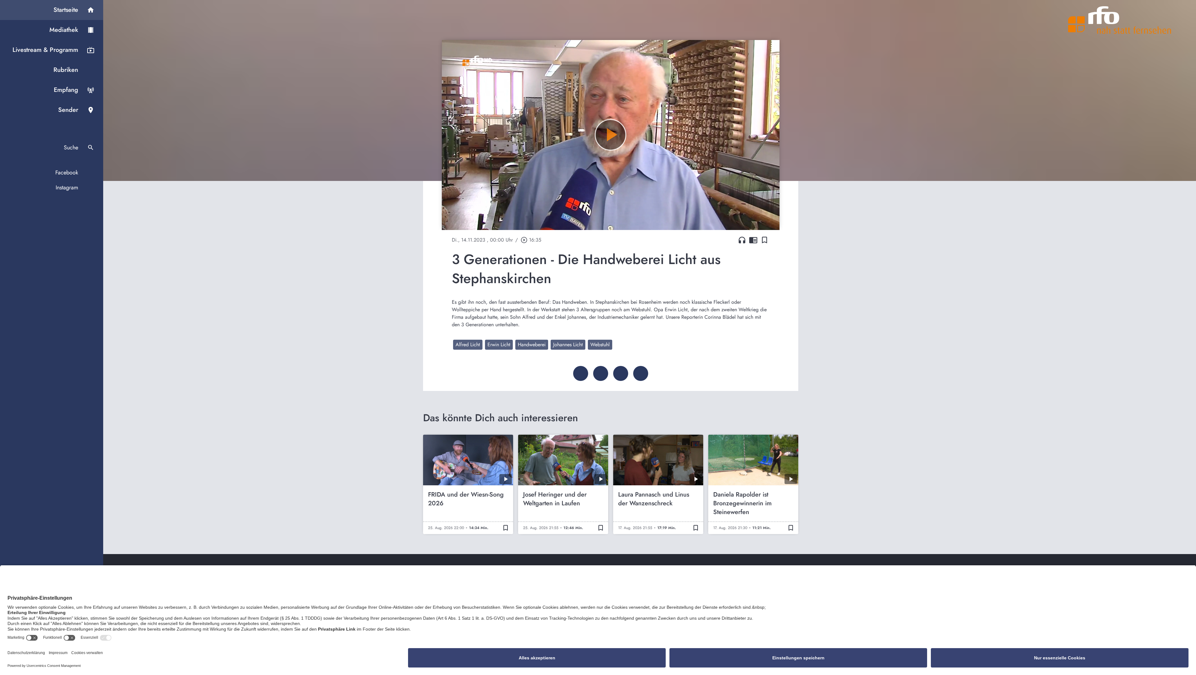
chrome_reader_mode (753, 240)
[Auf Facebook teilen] (580, 373)
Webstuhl (600, 344)
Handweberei (532, 344)
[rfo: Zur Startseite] (1119, 20)
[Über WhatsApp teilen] (620, 373)
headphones (742, 240)
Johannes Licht (568, 344)
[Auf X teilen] (600, 373)
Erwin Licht (498, 344)
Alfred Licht (468, 344)
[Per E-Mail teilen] (640, 373)
